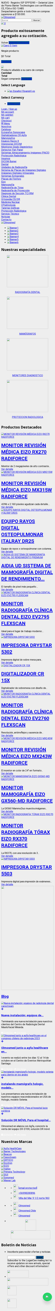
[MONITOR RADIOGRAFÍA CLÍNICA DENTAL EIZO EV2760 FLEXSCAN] (27, 696)
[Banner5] (12, 239)
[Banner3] (12, 233)
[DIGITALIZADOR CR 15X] (15, 665)
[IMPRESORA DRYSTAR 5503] (18, 858)
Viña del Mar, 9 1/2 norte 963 (34, 1198)
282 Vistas (21, 1105)
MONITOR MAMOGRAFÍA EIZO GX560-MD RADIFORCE (27, 794)
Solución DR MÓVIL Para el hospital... (26, 1120)
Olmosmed (24, 1205)
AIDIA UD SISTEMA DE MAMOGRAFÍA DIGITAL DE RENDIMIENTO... (27, 572)
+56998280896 (26, 1193)
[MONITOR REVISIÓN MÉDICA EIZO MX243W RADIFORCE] (27, 741)
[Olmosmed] (8, 17)
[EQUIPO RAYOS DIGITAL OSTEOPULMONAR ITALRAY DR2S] (27, 512)
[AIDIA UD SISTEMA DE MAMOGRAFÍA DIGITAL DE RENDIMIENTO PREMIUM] (27, 557)
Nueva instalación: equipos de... (22, 1015)
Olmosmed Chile (27, 1210)
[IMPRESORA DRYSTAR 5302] (18, 637)
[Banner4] (12, 236)
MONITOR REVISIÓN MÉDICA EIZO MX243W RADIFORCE (26, 756)
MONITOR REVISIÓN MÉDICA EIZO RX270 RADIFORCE (24, 451)
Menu (6, 123)
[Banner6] (12, 242)
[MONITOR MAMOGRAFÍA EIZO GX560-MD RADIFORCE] (27, 779)
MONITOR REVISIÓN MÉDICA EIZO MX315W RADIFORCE (26, 489)
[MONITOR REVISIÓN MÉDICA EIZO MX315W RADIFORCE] (27, 474)
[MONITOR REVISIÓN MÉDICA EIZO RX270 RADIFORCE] (27, 437)
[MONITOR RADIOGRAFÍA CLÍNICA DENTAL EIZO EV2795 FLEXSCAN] (27, 595)
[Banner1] (12, 227)
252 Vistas (21, 1069)
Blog (5, 996)
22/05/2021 (8, 1033)
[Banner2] (12, 230)
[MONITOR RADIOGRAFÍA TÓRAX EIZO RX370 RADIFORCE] (27, 817)
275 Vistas (21, 1033)
